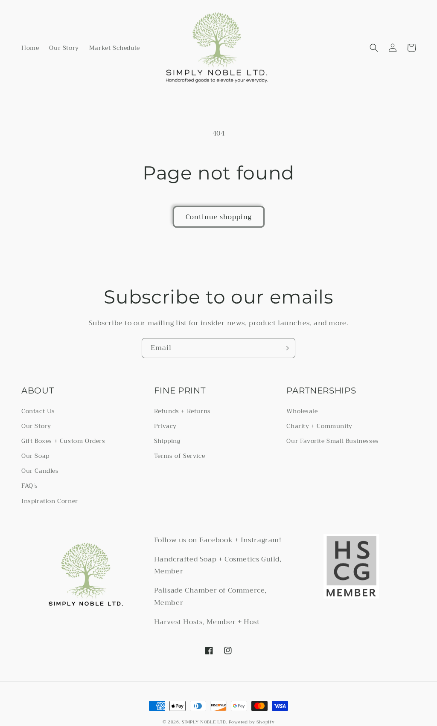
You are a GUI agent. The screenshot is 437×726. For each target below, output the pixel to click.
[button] (373, 47)
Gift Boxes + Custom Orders (63, 441)
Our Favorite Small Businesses (332, 441)
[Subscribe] (285, 348)
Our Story (36, 426)
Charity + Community (319, 426)
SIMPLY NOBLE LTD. (204, 722)
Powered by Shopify (252, 722)
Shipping (167, 441)
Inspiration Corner (49, 501)
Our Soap (35, 456)
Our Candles (40, 471)
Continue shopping (219, 217)
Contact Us (38, 411)
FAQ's (29, 485)
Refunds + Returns (182, 411)
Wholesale (302, 411)
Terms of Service (179, 456)
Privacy (165, 426)
